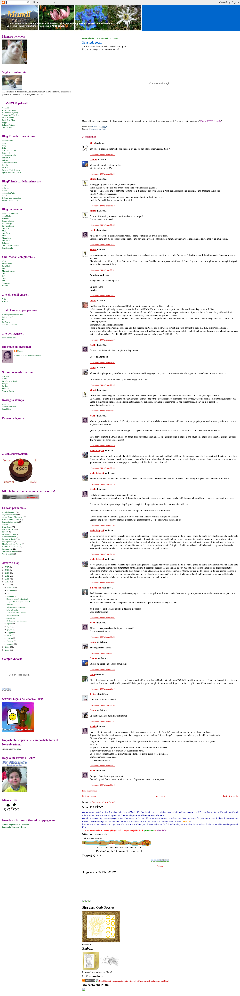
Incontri (5, 532)
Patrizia (5, 167)
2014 (7, 570)
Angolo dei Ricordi (9, 514)
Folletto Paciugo (8, 125)
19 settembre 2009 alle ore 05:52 (102, 721)
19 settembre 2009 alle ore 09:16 (102, 765)
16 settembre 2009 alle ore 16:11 (102, 154)
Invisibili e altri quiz (9, 381)
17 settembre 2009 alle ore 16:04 (102, 554)
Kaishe (93, 230)
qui (18, 748)
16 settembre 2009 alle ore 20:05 (102, 225)
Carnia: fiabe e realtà (10, 522)
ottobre (10, 593)
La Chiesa (6, 322)
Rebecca (5, 243)
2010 (7, 581)
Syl (3, 280)
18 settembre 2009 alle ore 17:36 (102, 669)
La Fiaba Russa (8, 226)
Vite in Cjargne (8, 554)
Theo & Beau (7, 127)
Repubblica (6, 409)
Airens (4, 190)
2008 (7, 647)
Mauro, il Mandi (8, 271)
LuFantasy (6, 157)
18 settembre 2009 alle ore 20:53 (102, 689)
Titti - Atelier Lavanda (10, 245)
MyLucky (6, 240)
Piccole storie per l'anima (11, 544)
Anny (4, 145)
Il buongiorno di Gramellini (12, 314)
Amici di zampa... (9, 512)
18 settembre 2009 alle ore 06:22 (102, 653)
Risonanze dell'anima (10, 546)
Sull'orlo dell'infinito (10, 551)
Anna (4, 143)
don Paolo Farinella (9, 324)
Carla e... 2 (6, 153)
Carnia (4, 378)
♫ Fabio (5, 188)
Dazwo (93, 300)
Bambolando (7, 218)
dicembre (11, 587)
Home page (160, 795)
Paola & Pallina (8, 117)
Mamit (93, 178)
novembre (11, 590)
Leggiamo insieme (9, 337)
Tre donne (10, 604)
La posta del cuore (9, 534)
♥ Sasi (4, 299)
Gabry (93, 367)
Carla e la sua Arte (9, 150)
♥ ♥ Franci (6, 301)
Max (4, 273)
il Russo (94, 693)
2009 (7, 584)
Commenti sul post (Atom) (103, 802)
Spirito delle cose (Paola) (11, 172)
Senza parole (7, 549)
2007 (7, 650)
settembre (11, 596)
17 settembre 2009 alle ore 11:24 (102, 484)
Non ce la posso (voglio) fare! (17, 599)
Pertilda (5, 386)
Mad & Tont (6, 228)
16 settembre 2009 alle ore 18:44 (102, 174)
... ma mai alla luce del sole (16, 613)
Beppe (4, 122)
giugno (10, 629)
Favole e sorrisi (8, 529)
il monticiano (96, 587)
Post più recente (89, 795)
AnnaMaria (6, 216)
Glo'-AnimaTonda (9, 155)
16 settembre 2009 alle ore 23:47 (102, 340)
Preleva (160, 866)
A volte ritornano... (13, 615)
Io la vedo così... (12, 610)
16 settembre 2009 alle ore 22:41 (102, 270)
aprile (9, 635)
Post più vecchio (230, 795)
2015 (7, 567)
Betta (4, 148)
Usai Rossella (7, 248)
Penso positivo (8, 541)
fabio (92, 674)
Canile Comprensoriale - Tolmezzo (15, 824)
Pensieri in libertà (9, 539)
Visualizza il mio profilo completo (27, 355)
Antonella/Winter (8, 193)
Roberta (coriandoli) (10, 200)
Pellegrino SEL (8, 317)
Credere (5, 524)
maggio (10, 632)
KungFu (5, 383)
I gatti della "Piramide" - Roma (14, 827)
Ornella (5, 165)
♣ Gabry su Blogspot (10, 110)
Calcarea (5, 376)
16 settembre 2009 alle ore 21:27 (102, 244)
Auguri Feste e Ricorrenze (12, 517)
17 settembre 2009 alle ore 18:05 (102, 617)
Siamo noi (6, 388)
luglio (9, 626)
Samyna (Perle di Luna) (11, 170)
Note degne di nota (9, 536)
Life (3, 268)
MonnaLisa (6, 238)
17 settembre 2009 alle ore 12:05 (102, 525)
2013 (7, 573)
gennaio (10, 644)
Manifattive (6, 233)
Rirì (3, 276)
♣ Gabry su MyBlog (10, 112)
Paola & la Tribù (8, 120)
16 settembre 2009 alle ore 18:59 (102, 205)
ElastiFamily (7, 263)
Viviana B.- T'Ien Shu (10, 115)
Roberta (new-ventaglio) (11, 198)
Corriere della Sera (9, 406)
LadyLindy (6, 266)
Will (3, 319)
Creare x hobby (8, 221)
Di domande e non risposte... (17, 621)
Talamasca (6, 283)
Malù (4, 230)
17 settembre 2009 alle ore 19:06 (102, 637)
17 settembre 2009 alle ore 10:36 (102, 410)
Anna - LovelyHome (10, 213)
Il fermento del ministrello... (17, 607)
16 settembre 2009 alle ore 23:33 (102, 295)
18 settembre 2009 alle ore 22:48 (102, 705)
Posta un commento (89, 791)
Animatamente (7, 140)
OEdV (4, 195)
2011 (7, 579)
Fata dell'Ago (7, 223)
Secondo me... (11, 618)
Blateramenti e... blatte (97, 129)
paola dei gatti (97, 450)
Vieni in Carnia (8, 391)
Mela (4, 235)
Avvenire (5, 404)
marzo (9, 638)
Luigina (5, 160)
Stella (4, 278)
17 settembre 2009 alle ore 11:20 (102, 468)
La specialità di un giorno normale (19, 602)
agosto (9, 623)
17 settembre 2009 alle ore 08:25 (102, 385)
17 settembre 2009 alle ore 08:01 (102, 362)
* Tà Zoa (5, 107)
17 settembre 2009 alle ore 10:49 (102, 445)
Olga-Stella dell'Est (9, 162)
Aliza (92, 143)
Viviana (5, 285)
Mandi (18, 14)
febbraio (10, 641)
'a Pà (4, 185)
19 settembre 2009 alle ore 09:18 (102, 785)
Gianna (93, 159)
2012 (7, 576)
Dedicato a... (7, 527)
